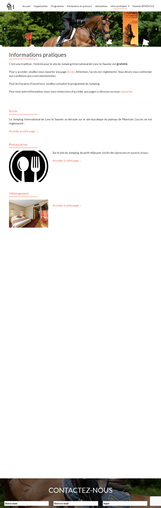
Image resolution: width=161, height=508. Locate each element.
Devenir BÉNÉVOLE (143, 6)
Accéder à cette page (24, 131)
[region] (80, 29)
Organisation (40, 6)
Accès (71, 71)
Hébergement (19, 193)
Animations (101, 6)
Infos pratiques (119, 6)
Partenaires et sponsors (79, 6)
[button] (4, 29)
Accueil (26, 6)
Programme (57, 6)
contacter (126, 91)
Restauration (18, 144)
